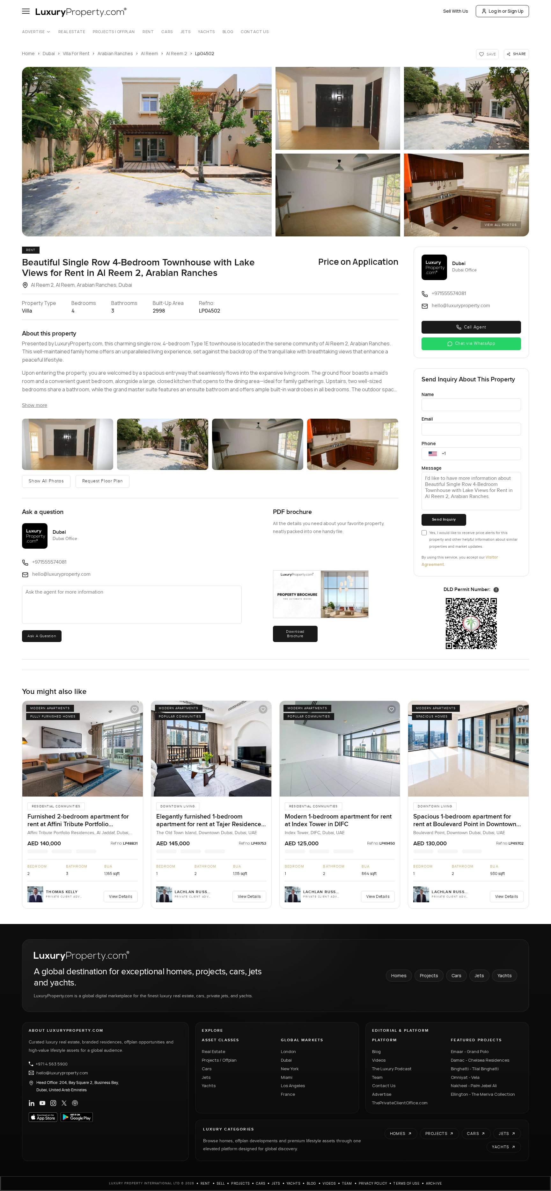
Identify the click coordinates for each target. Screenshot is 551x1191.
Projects (429, 975)
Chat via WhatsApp (475, 343)
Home (28, 53)
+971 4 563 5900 (52, 1063)
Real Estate (71, 31)
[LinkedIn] (31, 1103)
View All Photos (501, 225)
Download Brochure (295, 633)
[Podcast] (75, 1103)
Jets (185, 31)
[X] (64, 1103)
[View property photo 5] (466, 195)
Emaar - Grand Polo (470, 1051)
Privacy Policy (373, 1183)
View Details (120, 896)
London (288, 1051)
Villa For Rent (76, 53)
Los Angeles (293, 1085)
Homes (399, 975)
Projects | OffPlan (114, 31)
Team (377, 1077)
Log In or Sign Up (506, 11)
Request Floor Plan (102, 481)
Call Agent (475, 327)
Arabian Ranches (115, 53)
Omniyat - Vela (465, 1077)
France (288, 1094)
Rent (148, 31)
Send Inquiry (444, 519)
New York (290, 1069)
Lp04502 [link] (204, 53)
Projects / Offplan (219, 1060)
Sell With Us (455, 11)
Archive (434, 1183)
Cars (167, 31)
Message (432, 468)
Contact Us (254, 31)
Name (428, 394)
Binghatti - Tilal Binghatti (475, 1069)
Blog (228, 31)
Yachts (206, 31)
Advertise (33, 31)
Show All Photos (46, 481)
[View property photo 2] (338, 108)
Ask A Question (41, 636)
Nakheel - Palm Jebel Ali (474, 1085)
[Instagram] (53, 1103)
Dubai (49, 53)
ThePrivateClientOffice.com (400, 1103)
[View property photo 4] (338, 195)
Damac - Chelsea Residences (480, 1060)
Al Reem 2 (176, 53)
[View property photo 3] (466, 108)
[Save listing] (134, 709)
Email (427, 419)
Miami (286, 1077)
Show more (34, 405)
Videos (379, 1060)
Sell (221, 1183)
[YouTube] (42, 1103)
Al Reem (149, 53)
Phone (429, 443)
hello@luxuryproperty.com (62, 1072)
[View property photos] (147, 151)
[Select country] (432, 453)
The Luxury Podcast (392, 1069)
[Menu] (25, 11)
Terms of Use (406, 1183)
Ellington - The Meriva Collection (483, 1094)
